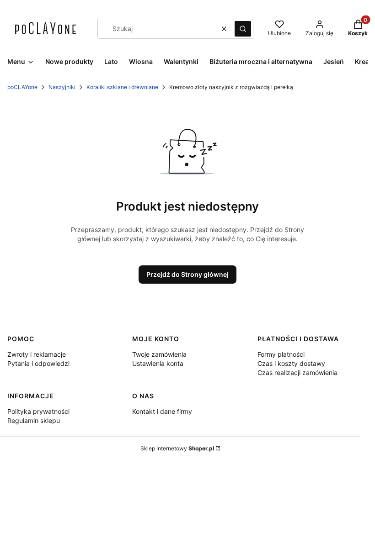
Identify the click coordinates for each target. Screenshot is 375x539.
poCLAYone (22, 87)
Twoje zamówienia (159, 354)
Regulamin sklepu (33, 420)
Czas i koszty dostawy (291, 363)
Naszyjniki (61, 87)
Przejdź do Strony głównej (187, 274)
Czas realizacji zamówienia (297, 372)
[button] (243, 29)
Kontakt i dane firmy (162, 411)
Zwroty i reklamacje (36, 354)
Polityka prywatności (38, 411)
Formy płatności (281, 354)
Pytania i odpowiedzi (38, 363)
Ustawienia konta (157, 363)
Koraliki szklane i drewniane (122, 87)
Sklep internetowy (177, 448)
